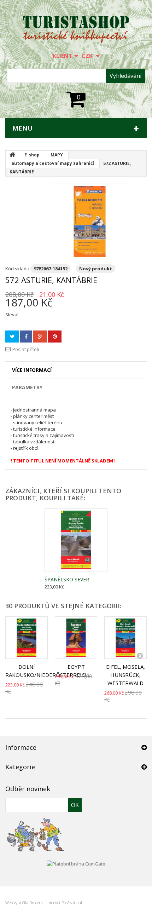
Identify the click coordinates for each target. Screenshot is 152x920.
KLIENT (62, 56)
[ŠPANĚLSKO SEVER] (76, 539)
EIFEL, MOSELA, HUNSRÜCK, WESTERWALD (125, 674)
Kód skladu (17, 268)
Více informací (32, 370)
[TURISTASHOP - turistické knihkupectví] (76, 29)
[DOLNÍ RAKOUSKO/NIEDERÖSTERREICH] (26, 637)
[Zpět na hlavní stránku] (12, 155)
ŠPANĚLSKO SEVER (67, 579)
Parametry (27, 387)
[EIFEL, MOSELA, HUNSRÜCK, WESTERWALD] (125, 637)
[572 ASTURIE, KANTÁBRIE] (89, 221)
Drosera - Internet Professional (55, 902)
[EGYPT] (76, 637)
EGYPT (76, 666)
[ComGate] (76, 863)
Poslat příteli (25, 349)
